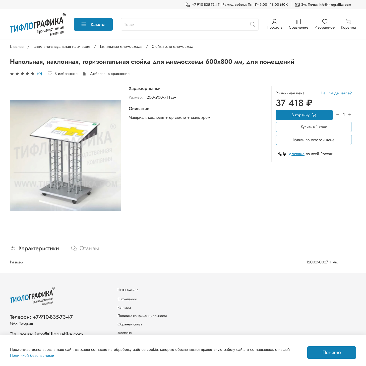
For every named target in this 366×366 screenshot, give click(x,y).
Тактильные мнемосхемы (121, 46)
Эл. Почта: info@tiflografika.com (326, 4)
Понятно (331, 352)
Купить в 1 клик (314, 127)
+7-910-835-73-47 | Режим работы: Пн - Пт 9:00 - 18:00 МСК (240, 4)
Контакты (124, 307)
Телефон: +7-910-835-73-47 (41, 317)
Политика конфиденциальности (142, 315)
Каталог (98, 24)
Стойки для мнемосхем (172, 46)
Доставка (297, 154)
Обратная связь (130, 324)
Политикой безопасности (32, 355)
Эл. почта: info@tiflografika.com (46, 334)
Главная (17, 46)
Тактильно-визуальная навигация (61, 46)
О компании (127, 299)
